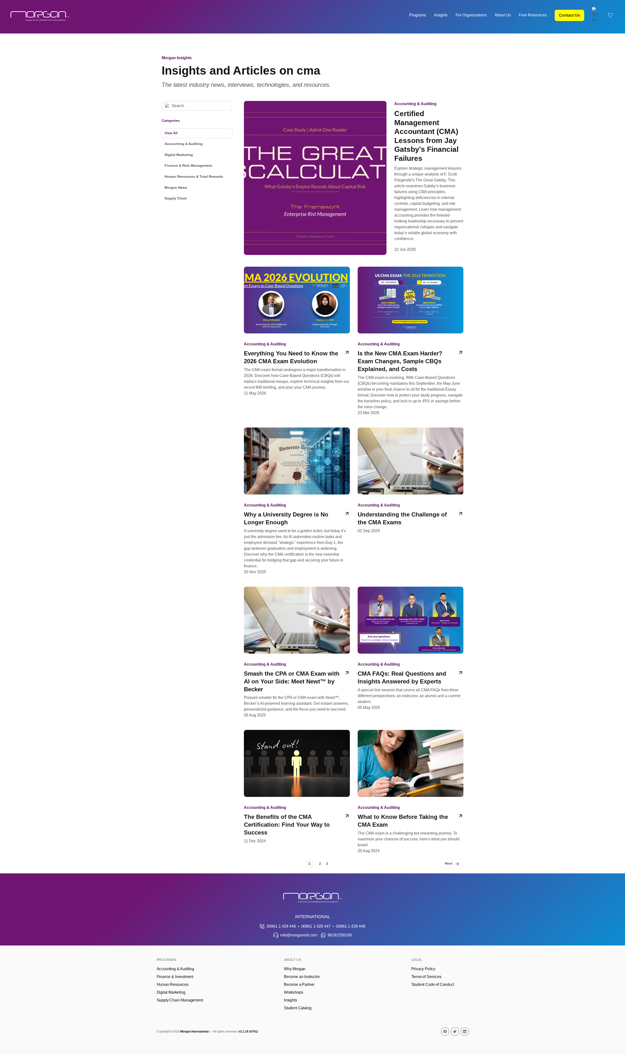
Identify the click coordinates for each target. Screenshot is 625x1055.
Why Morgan (294, 969)
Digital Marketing (179, 155)
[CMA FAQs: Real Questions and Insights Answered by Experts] (410, 652)
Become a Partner (299, 984)
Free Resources (533, 15)
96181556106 (340, 935)
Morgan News (176, 187)
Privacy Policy (423, 969)
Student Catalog (297, 1008)
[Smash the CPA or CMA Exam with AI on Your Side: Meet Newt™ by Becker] (297, 652)
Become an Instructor (302, 977)
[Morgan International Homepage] (312, 898)
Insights (441, 15)
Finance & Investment (175, 977)
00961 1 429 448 (350, 926)
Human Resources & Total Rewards (194, 176)
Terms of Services (426, 977)
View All (171, 133)
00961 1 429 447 (316, 926)
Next (448, 863)
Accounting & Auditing (184, 144)
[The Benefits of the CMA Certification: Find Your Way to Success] (297, 792)
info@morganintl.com (298, 935)
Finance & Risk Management (188, 165)
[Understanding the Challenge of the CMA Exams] (410, 501)
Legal (416, 960)
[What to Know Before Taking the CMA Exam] (410, 792)
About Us (503, 15)
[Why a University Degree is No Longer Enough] (297, 501)
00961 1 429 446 (281, 926)
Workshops (293, 992)
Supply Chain (176, 198)
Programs (417, 15)
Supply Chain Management (180, 1000)
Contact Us (569, 15)
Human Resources (172, 984)
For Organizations (471, 15)
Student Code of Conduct (432, 984)
